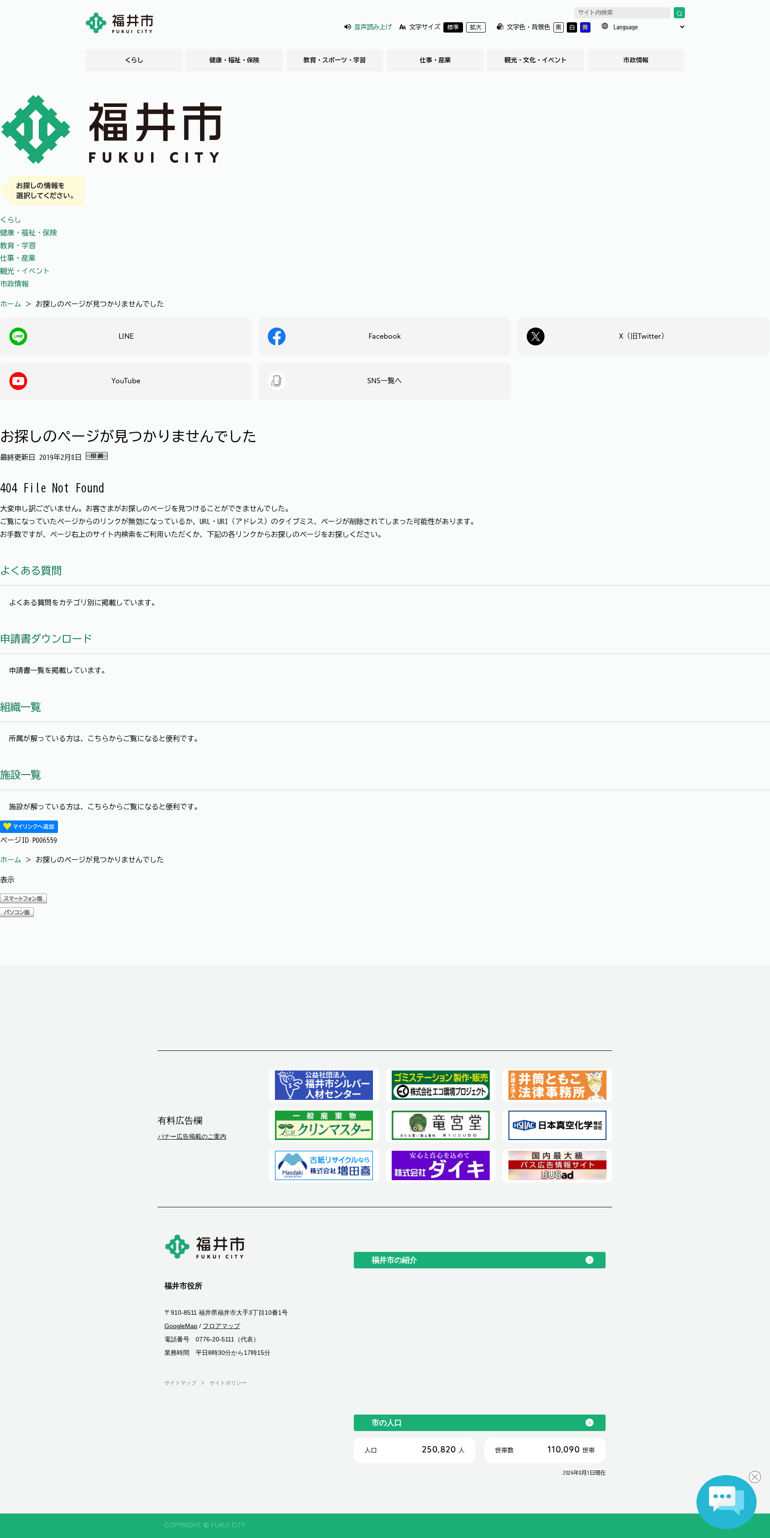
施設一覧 (20, 775)
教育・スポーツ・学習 (334, 60)
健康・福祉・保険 (234, 60)
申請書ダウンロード (46, 639)
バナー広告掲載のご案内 (192, 1136)
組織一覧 (20, 707)
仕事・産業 (435, 60)
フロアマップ (221, 1326)
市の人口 (387, 1422)
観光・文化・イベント (535, 60)
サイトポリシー (228, 1383)
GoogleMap (180, 1326)
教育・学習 (18, 245)
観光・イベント (25, 271)
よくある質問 (30, 571)
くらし (134, 60)
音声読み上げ (373, 27)
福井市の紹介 (394, 1259)
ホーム (10, 304)
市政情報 (635, 60)
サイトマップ (180, 1383)
